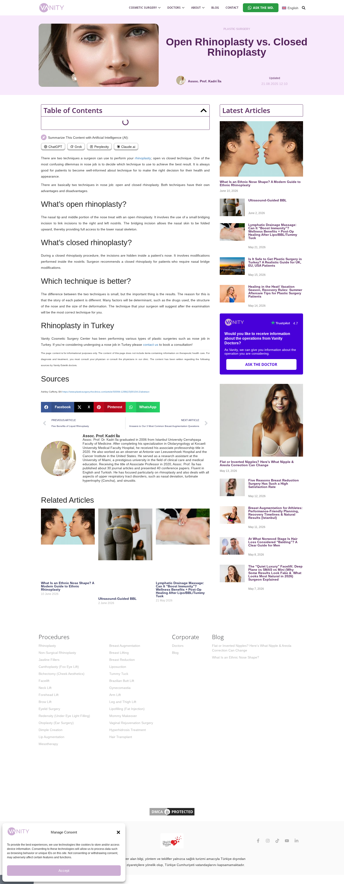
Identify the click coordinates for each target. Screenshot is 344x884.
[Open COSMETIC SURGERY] (159, 8)
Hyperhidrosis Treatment (127, 730)
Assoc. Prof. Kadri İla (101, 436)
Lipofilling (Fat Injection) (127, 709)
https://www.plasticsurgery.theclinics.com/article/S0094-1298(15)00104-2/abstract (105, 391)
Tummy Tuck (118, 674)
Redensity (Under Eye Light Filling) (64, 716)
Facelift (44, 681)
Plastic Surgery (236, 29)
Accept (64, 871)
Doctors (177, 646)
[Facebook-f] (258, 841)
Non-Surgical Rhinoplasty (57, 653)
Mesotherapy (48, 744)
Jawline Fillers (49, 660)
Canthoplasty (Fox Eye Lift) (59, 667)
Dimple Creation (50, 730)
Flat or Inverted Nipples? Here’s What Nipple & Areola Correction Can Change (257, 463)
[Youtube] (287, 841)
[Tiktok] (277, 841)
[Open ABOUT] (203, 8)
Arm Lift (115, 695)
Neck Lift (45, 688)
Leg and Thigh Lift (122, 702)
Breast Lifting (119, 653)
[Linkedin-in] (296, 841)
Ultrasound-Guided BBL (117, 598)
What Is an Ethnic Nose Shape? (235, 657)
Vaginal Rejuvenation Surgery (131, 723)
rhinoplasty (143, 158)
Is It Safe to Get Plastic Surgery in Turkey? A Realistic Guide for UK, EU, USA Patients (275, 262)
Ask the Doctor (261, 364)
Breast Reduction (122, 660)
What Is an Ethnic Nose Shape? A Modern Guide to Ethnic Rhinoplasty (67, 586)
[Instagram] (267, 841)
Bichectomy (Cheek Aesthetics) (61, 674)
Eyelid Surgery (49, 709)
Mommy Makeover (123, 716)
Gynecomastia (120, 688)
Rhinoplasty (47, 646)
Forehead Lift (49, 695)
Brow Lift (45, 702)
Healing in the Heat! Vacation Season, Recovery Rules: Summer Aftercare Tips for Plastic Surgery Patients (275, 291)
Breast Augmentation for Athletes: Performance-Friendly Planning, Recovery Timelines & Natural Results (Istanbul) (275, 513)
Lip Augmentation (51, 737)
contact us (150, 344)
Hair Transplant (120, 737)
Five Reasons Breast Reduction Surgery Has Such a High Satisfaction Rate (273, 483)
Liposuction (117, 667)
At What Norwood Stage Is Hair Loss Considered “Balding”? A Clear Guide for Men (272, 542)
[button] (118, 832)
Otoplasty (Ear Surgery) (56, 723)
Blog (175, 653)
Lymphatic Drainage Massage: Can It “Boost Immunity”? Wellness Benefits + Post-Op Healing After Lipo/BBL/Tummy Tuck (180, 589)
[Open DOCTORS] (183, 8)
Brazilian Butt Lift (121, 681)
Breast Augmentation (124, 646)
